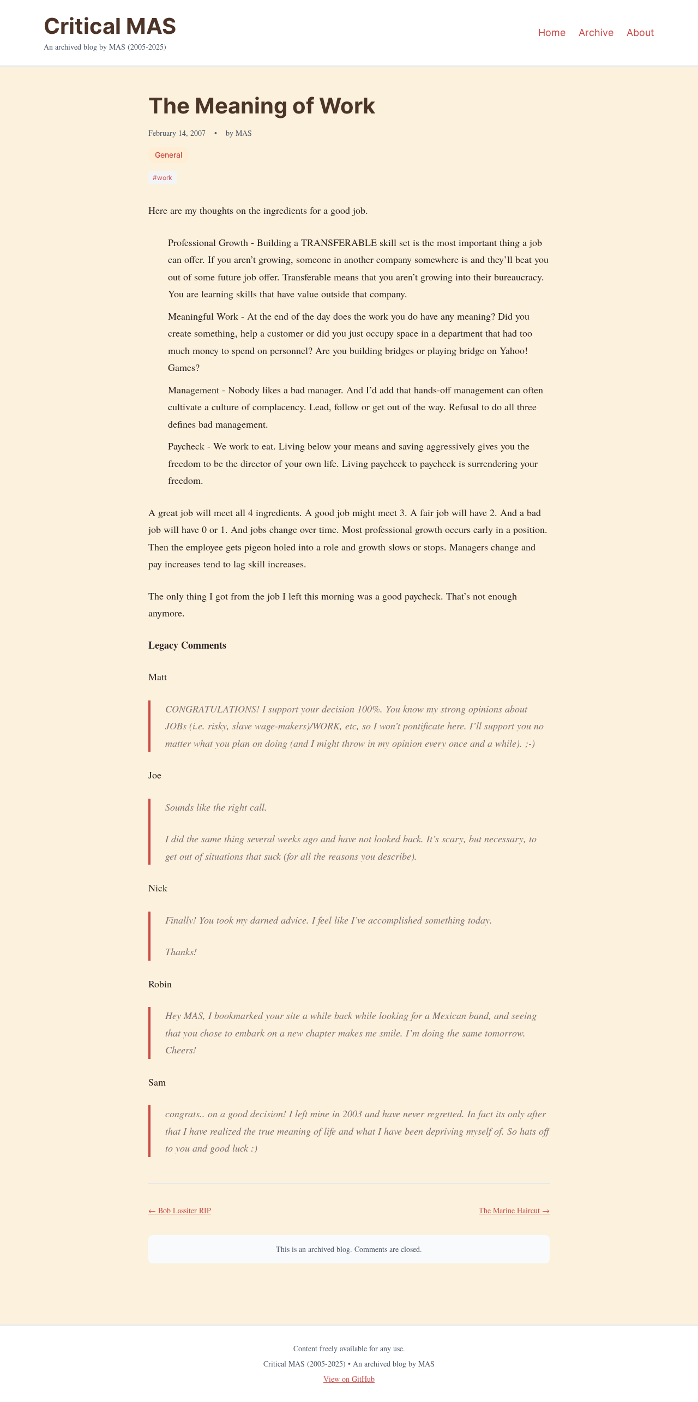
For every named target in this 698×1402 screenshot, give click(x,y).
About (640, 32)
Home (551, 32)
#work (162, 177)
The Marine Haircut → (514, 1210)
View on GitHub (349, 1379)
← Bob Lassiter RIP (179, 1210)
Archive (596, 32)
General (168, 154)
